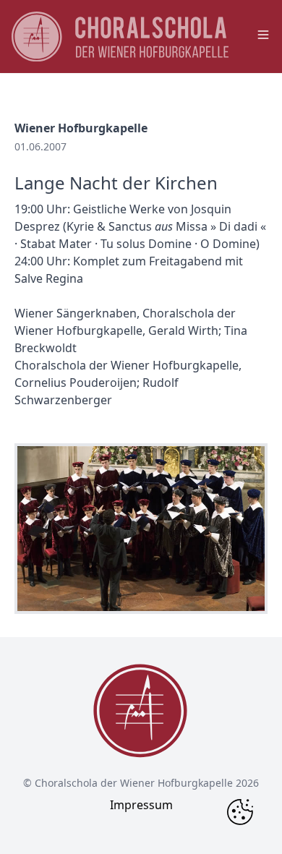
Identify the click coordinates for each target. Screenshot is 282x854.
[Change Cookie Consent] (240, 812)
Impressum (141, 805)
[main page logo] (120, 36)
